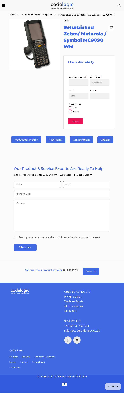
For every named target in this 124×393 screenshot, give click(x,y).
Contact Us (91, 271)
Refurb (76, 111)
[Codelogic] (62, 5)
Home (12, 15)
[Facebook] (68, 340)
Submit (75, 121)
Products (13, 357)
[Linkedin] (77, 340)
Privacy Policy (38, 362)
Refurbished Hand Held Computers (36, 15)
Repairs (12, 362)
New (75, 108)
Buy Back (26, 357)
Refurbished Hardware (45, 357)
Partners (24, 362)
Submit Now (25, 247)
